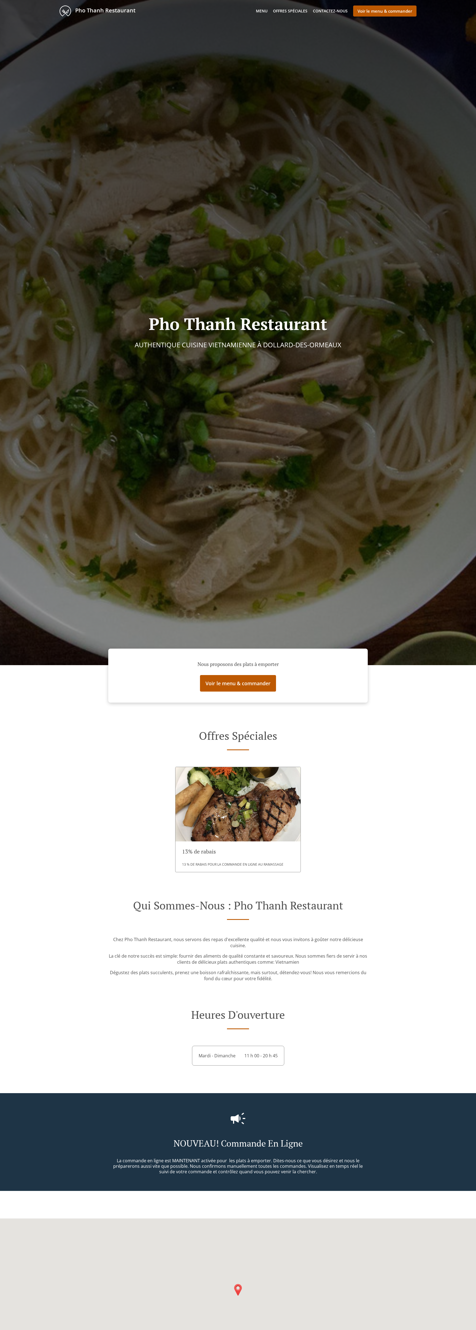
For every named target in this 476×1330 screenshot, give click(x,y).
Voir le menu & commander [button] (385, 11)
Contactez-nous (330, 10)
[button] (238, 819)
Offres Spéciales (290, 10)
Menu (261, 10)
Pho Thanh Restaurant (105, 10)
